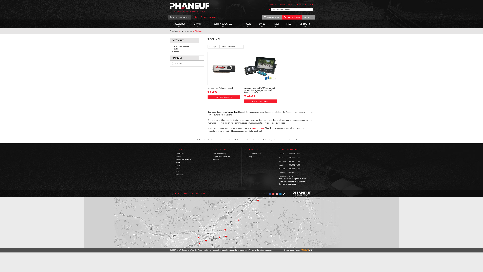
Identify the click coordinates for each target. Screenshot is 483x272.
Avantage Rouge (273, 17)
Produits (179, 149)
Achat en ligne (219, 149)
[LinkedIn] (280, 194)
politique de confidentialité (228, 250)
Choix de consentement (264, 250)
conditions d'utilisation (248, 250)
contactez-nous (258, 128)
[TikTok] (284, 194)
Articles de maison (181, 46)
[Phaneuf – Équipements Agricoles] (189, 7)
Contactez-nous (255, 154)
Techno (176, 51)
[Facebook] (270, 194)
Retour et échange (219, 154)
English (310, 17)
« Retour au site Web (181, 17)
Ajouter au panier (224, 97)
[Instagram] (277, 194)
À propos (253, 149)
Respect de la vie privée (221, 157)
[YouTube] (273, 194)
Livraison (215, 160)
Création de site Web (291, 250)
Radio (175, 49)
